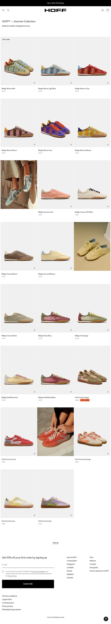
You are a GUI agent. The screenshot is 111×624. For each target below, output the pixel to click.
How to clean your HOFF (99, 571)
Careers (70, 578)
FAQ (91, 557)
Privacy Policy (12, 576)
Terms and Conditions (38, 571)
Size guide (94, 567)
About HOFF (72, 557)
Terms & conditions (9, 596)
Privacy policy (7, 606)
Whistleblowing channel (11, 609)
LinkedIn (70, 567)
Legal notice (7, 599)
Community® (72, 561)
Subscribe (28, 584)
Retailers (70, 574)
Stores (69, 571)
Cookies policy (8, 603)
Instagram (71, 564)
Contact (93, 564)
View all (55, 543)
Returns (93, 561)
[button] (106, 619)
